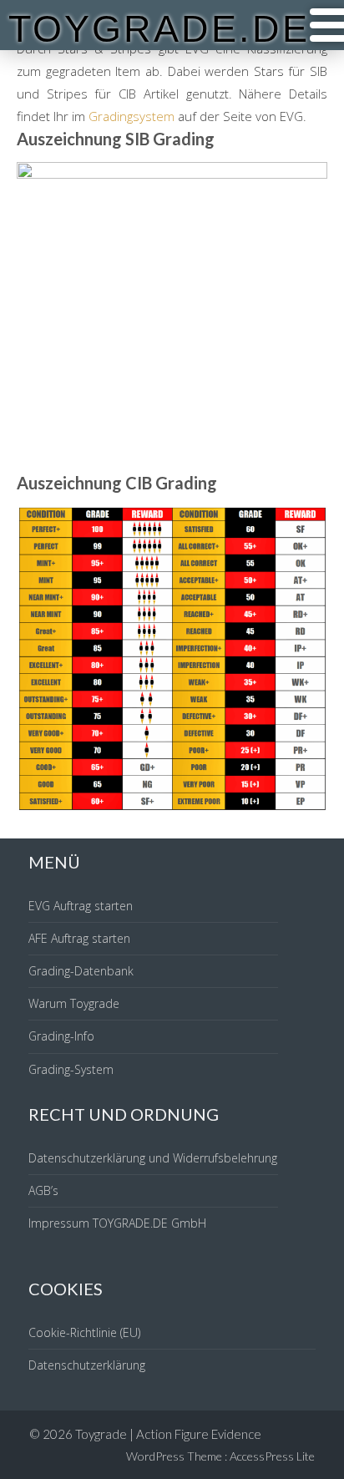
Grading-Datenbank (81, 971)
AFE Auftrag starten (79, 938)
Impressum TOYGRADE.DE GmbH (117, 1223)
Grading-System (71, 1069)
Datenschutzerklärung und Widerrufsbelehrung (152, 1158)
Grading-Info (61, 1036)
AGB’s (43, 1190)
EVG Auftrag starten (80, 906)
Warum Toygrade (73, 1003)
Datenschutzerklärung (86, 1365)
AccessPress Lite (272, 1456)
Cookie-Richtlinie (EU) (84, 1332)
